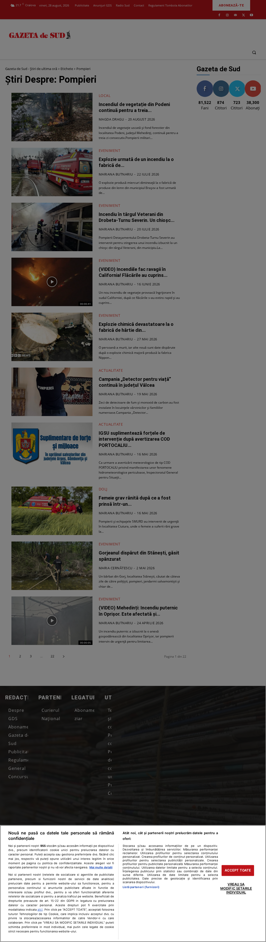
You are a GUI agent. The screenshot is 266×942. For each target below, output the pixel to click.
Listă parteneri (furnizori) (141, 887)
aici (40, 909)
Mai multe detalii (100, 867)
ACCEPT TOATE (238, 870)
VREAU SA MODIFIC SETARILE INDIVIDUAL (236, 888)
